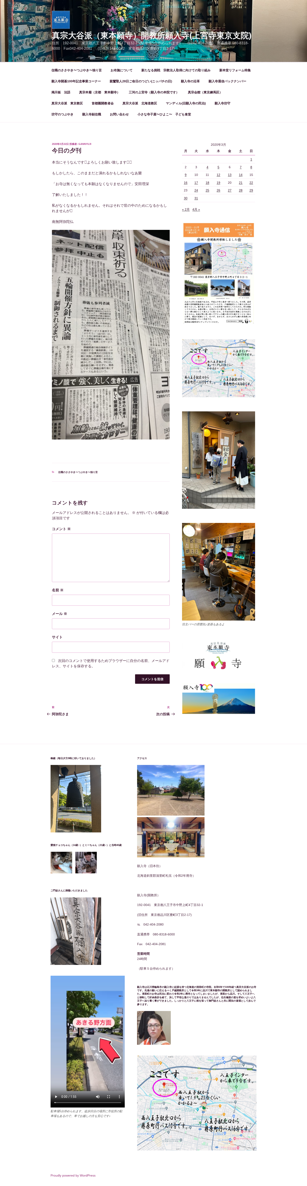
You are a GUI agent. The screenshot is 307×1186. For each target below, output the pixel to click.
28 (240, 190)
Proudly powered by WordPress (73, 1175)
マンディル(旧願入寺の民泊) (186, 103)
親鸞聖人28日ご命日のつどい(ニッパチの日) (141, 81)
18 (207, 182)
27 (229, 190)
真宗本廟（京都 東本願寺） (99, 92)
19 (218, 182)
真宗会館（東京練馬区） (205, 92)
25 (207, 190)
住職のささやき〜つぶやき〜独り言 (76, 70)
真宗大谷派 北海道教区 (139, 103)
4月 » (196, 209)
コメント (61, 529)
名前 (58, 590)
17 (196, 182)
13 (229, 175)
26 (218, 190)
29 (251, 190)
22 (251, 182)
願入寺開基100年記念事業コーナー (76, 81)
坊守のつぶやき (62, 114)
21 (240, 182)
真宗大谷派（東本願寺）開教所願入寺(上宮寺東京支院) (151, 35)
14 (240, 175)
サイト (57, 637)
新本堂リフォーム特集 (235, 70)
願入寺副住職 (91, 114)
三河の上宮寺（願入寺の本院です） (154, 92)
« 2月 (186, 209)
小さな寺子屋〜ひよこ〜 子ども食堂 (164, 114)
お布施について (122, 70)
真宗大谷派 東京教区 (67, 103)
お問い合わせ (119, 114)
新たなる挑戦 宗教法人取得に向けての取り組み (176, 70)
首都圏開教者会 (103, 103)
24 (196, 190)
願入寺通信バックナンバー (227, 81)
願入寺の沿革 (190, 81)
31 (196, 198)
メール (59, 614)
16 (185, 182)
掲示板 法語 (60, 92)
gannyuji (84, 144)
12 (218, 175)
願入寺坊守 (222, 103)
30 (185, 198)
